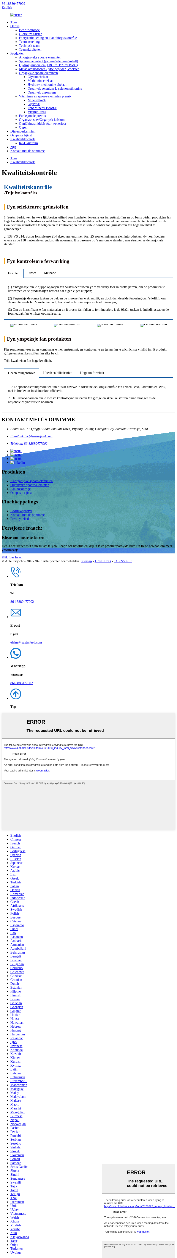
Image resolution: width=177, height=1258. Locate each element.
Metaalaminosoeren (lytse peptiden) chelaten (49, 69)
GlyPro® (34, 104)
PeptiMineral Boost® (42, 108)
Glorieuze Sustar (30, 34)
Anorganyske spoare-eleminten (40, 57)
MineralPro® (37, 100)
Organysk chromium (42, 92)
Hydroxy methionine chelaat (47, 84)
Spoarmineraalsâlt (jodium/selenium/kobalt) (48, 61)
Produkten (17, 53)
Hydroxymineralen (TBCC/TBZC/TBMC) (48, 65)
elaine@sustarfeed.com (26, 642)
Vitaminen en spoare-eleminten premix (45, 96)
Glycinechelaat (38, 77)
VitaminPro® (37, 112)
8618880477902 (21, 683)
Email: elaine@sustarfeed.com (31, 436)
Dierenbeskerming (22, 131)
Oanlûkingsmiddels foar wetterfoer (42, 123)
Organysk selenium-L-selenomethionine (55, 88)
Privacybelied (19, 519)
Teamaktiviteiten (30, 49)
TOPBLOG (103, 561)
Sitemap (86, 561)
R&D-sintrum (28, 143)
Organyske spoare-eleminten (38, 73)
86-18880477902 (13, 3)
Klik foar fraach (12, 557)
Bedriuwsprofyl (29, 30)
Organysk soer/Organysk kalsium (42, 119)
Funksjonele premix (32, 116)
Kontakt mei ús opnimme (27, 151)
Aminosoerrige (20, 489)
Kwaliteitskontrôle (22, 139)
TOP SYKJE (123, 561)
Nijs (13, 147)
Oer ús (14, 26)
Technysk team (29, 45)
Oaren (23, 127)
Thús (13, 22)
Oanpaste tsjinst (21, 135)
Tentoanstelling (29, 42)
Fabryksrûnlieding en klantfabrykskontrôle (48, 38)
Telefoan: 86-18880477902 (28, 443)
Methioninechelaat (40, 80)
